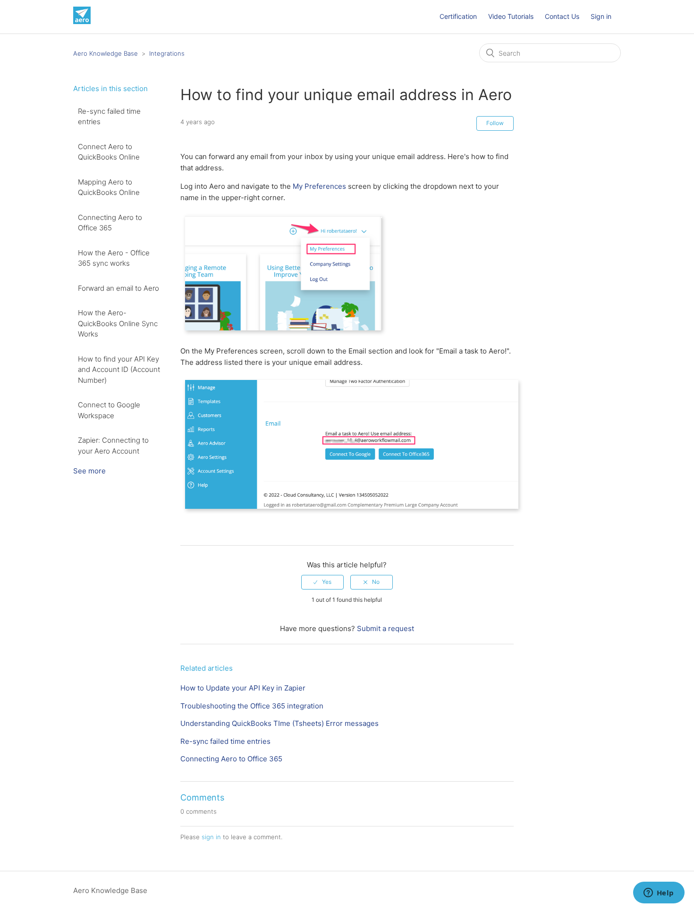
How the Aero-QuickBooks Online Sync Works (118, 323)
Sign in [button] (601, 16)
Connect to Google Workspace (109, 410)
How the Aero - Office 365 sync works (114, 258)
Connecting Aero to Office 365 (110, 223)
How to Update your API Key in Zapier (242, 687)
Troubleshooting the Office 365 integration (251, 705)
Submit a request (385, 628)
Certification (458, 16)
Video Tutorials (510, 16)
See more (89, 470)
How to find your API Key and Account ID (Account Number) (119, 369)
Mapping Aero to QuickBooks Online (109, 187)
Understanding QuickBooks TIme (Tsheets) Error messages (279, 723)
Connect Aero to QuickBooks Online (109, 152)
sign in (211, 837)
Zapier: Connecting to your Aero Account (113, 445)
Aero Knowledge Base (105, 53)
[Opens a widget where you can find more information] (659, 893)
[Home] (82, 21)
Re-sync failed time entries (109, 116)
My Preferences (319, 186)
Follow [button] (495, 122)
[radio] (322, 582)
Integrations (167, 53)
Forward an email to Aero (118, 288)
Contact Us (562, 16)
